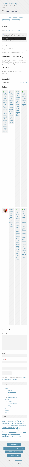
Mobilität (10, 401)
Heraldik (15, 17)
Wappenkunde (11, 395)
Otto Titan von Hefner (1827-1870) (14, 448)
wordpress (5, 436)
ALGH (14, 421)
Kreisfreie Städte (13, 21)
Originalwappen (12, 392)
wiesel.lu (18, 434)
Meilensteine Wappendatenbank (18, 430)
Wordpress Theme (15, 436)
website (9, 406)
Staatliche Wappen (16, 19)
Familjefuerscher (14, 425)
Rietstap (4, 432)
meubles (10, 390)
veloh (3, 434)
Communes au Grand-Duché (14, 451)
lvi (2, 430)
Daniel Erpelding (10, 3)
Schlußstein (12, 432)
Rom (8, 432)
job (5, 408)
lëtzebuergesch (6, 430)
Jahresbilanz (23, 428)
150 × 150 (8, 30)
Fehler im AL (22, 425)
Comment (4, 333)
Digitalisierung (20, 424)
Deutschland (4, 21)
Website (4, 366)
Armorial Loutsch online (13, 422)
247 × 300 (14, 30)
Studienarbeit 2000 (14, 455)
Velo (24, 432)
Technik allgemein (12, 403)
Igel (19, 428)
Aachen (4, 421)
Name (4, 353)
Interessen (7, 399)
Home (10, 17)
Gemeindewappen (10, 427)
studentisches (19, 432)
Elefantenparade (6, 425)
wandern (5, 434)
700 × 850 (20, 30)
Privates (7, 410)
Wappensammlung (12, 397)
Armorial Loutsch (14, 444)
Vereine (7, 412)
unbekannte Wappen (13, 394)
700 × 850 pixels (23, 82)
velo (9, 405)
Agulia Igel (9, 421)
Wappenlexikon (12, 434)
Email (4, 359)
